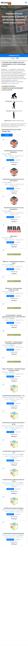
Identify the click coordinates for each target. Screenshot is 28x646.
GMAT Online (13, 236)
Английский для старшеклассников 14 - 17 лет (14, 480)
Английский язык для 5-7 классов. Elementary (13, 151)
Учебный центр (5, 264)
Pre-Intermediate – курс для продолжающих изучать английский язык (13, 316)
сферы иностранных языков (15, 27)
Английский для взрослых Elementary (13, 533)
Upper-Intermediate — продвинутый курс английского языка (13, 369)
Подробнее (18, 160)
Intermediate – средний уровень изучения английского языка (14, 343)
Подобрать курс (14, 55)
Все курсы (18, 135)
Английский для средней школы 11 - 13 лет (13, 452)
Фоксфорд (4, 153)
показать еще (15, 83)
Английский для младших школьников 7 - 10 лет (13, 423)
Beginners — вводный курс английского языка (14, 262)
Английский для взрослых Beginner (14, 508)
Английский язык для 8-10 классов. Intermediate (14, 208)
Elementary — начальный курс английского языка (13, 289)
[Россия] (6, 2)
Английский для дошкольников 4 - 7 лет (14, 395)
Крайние (7, 135)
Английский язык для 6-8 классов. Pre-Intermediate (14, 180)
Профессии (3, 6)
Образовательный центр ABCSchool (10, 397)
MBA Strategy (5, 237)
